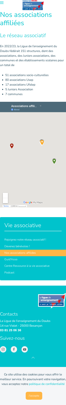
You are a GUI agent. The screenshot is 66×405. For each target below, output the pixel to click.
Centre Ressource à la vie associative (26, 266)
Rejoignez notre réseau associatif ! (25, 240)
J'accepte (34, 395)
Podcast (9, 273)
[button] (2, 2)
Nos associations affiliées (20, 253)
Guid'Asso (10, 259)
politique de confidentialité (47, 384)
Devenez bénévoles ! (17, 246)
